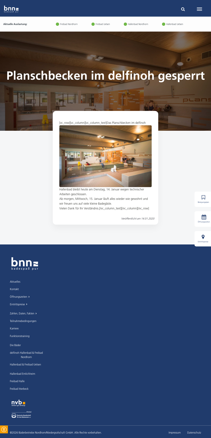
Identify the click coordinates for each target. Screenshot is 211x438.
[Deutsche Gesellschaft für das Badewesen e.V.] (21, 414)
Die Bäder (15, 345)
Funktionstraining (20, 336)
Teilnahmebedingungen (23, 321)
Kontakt (14, 289)
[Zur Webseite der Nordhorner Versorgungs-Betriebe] (18, 403)
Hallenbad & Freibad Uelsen (25, 364)
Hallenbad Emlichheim (22, 373)
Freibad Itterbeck (19, 388)
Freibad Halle (17, 381)
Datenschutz (194, 432)
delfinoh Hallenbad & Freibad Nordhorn (26, 355)
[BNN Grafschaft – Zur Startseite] (25, 263)
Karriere (14, 328)
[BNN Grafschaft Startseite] (11, 9)
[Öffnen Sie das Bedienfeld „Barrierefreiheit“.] (4, 429)
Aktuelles (15, 281)
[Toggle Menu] (199, 9)
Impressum (175, 432)
